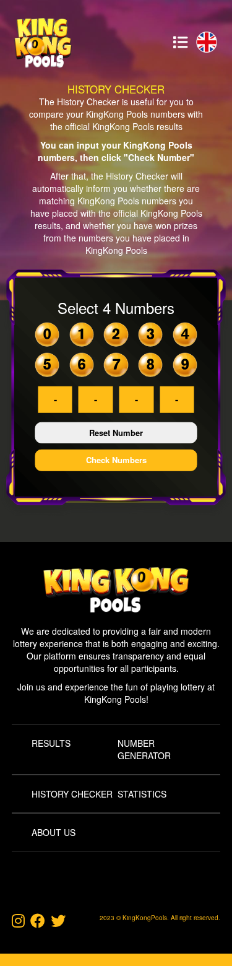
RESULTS (51, 743)
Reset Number (116, 432)
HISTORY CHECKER (72, 794)
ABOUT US (53, 832)
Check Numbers (116, 460)
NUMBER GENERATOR (144, 749)
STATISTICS (142, 794)
